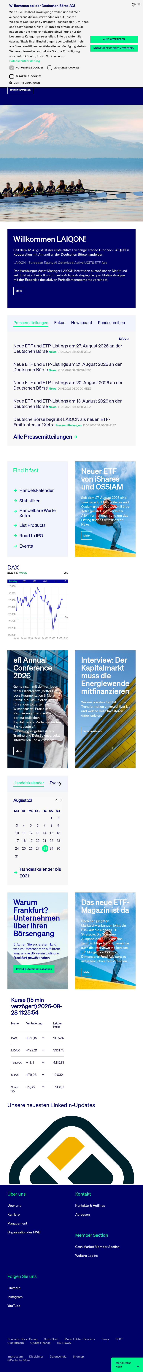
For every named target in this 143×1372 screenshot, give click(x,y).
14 (44, 833)
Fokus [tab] (59, 322)
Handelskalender (36, 490)
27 (37, 848)
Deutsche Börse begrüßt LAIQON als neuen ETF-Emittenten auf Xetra (61, 422)
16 (58, 833)
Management (17, 1223)
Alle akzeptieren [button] (114, 39)
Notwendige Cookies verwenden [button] (113, 48)
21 (44, 841)
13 (37, 833)
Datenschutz (58, 1356)
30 (58, 848)
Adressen (82, 1214)
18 (24, 841)
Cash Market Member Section (97, 1246)
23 (58, 841)
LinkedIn (13, 1288)
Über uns (14, 1205)
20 (37, 841)
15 (51, 833)
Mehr (19, 291)
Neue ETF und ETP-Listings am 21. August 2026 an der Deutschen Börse (67, 366)
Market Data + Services (80, 1339)
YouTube (13, 1305)
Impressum (15, 1356)
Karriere (13, 1214)
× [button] (138, 4)
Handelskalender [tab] (28, 783)
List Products (32, 525)
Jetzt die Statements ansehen (34, 969)
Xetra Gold (51, 1339)
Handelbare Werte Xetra (37, 513)
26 (31, 848)
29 (51, 848)
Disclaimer (36, 1356)
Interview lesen (92, 731)
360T (119, 1339)
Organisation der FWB (23, 1232)
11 (24, 833)
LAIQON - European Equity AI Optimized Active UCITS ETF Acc (60, 262)
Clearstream (15, 1343)
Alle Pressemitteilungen (43, 436)
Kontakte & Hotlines (90, 1205)
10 (17, 833)
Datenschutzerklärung (24, 61)
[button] (49, 83)
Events (26, 546)
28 (45, 848)
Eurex (105, 1339)
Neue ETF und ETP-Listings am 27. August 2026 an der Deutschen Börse (67, 348)
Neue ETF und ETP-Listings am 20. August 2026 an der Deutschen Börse (68, 385)
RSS (122, 339)
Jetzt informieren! (20, 89)
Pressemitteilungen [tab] (30, 322)
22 (51, 841)
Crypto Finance (40, 1343)
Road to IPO (31, 536)
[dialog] (71, 43)
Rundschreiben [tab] (111, 322)
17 (17, 841)
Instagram (15, 1296)
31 (17, 856)
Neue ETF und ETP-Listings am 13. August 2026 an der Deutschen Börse (67, 403)
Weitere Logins (86, 1255)
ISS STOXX (64, 1343)
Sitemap (78, 1356)
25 (24, 848)
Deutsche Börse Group (22, 1339)
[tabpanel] (71, 389)
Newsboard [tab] (81, 322)
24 (17, 848)
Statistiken (30, 501)
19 (31, 841)
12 (31, 833)
